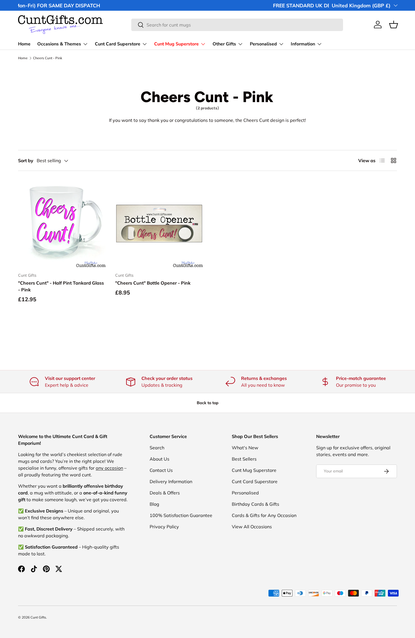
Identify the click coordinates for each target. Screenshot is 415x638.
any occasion (109, 468)
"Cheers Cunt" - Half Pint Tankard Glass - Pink (61, 286)
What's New (245, 447)
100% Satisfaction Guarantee (181, 515)
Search (157, 447)
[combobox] (237, 25)
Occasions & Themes (59, 44)
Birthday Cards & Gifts (255, 504)
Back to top (208, 402)
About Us (159, 459)
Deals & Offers (165, 493)
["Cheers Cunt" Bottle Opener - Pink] (159, 224)
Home (24, 44)
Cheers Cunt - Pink (47, 58)
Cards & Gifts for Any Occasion (264, 515)
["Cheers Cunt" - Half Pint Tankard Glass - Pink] (62, 224)
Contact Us (161, 470)
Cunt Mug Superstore (176, 44)
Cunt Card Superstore (117, 44)
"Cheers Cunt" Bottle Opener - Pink (153, 283)
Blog (154, 504)
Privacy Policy (164, 526)
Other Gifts (224, 44)
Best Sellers (244, 459)
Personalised (263, 44)
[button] (393, 24)
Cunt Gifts (38, 617)
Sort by (25, 160)
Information (303, 44)
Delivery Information (171, 481)
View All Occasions (252, 526)
